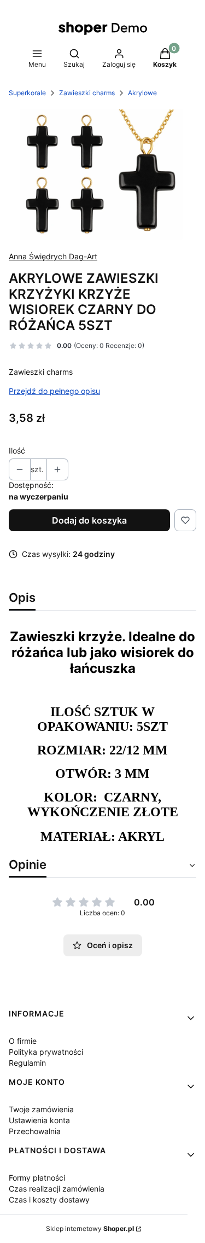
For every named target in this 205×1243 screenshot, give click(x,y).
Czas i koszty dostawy (49, 1199)
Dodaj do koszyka (89, 520)
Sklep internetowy (90, 1228)
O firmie (23, 1040)
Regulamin (27, 1062)
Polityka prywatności (46, 1051)
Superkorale (27, 93)
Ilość (17, 450)
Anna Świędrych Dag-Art (53, 256)
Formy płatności (37, 1177)
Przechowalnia (35, 1131)
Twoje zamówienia (41, 1109)
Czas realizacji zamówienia (56, 1188)
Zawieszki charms (87, 93)
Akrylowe (142, 93)
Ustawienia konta (39, 1120)
